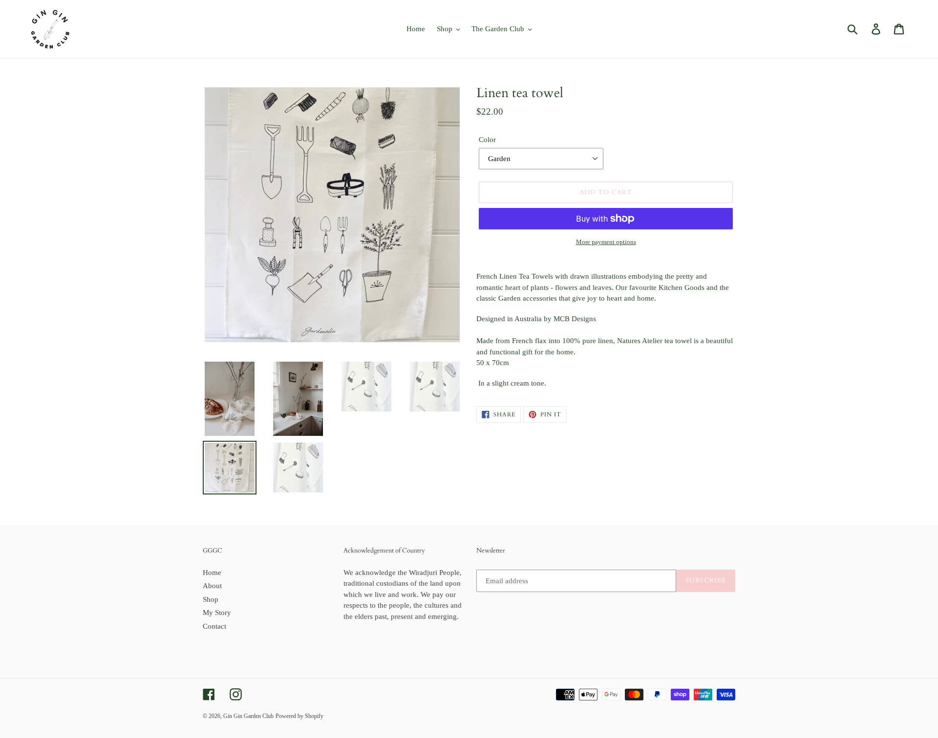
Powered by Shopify (299, 716)
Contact (214, 626)
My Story (217, 612)
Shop (210, 599)
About (212, 586)
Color (487, 140)
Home (212, 572)
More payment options (606, 242)
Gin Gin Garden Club (248, 716)
